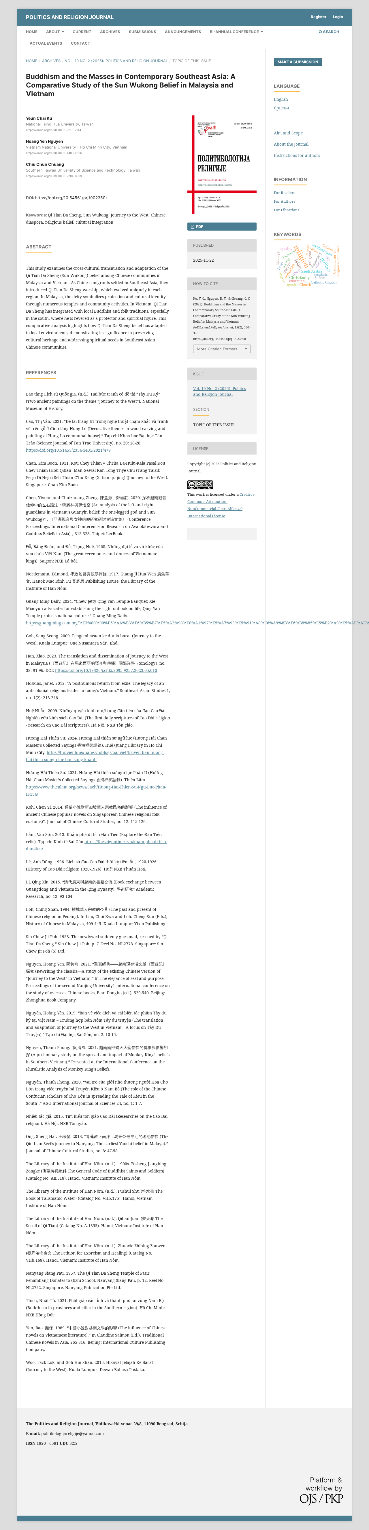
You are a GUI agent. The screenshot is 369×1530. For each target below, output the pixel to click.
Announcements (183, 31)
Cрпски (281, 108)
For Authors (284, 201)
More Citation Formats (217, 349)
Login (338, 16)
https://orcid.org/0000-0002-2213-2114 (53, 130)
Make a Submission (298, 62)
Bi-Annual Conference (235, 31)
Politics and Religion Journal (70, 17)
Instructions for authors (297, 155)
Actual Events (46, 43)
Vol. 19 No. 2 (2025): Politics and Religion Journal (116, 60)
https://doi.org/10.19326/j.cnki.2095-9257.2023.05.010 (106, 670)
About (53, 31)
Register (318, 16)
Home (31, 31)
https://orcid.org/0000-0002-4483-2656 (54, 153)
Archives (110, 31)
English (281, 99)
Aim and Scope (288, 133)
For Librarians (286, 209)
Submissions (142, 31)
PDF (199, 226)
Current (82, 31)
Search (330, 31)
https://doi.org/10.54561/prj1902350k (71, 197)
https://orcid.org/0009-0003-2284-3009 (54, 176)
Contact (80, 43)
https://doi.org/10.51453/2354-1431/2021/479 (68, 450)
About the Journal (291, 144)
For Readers (284, 192)
